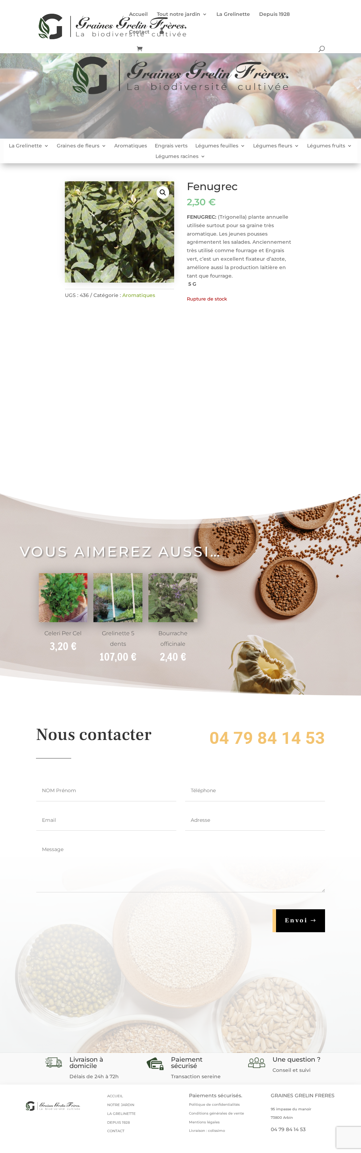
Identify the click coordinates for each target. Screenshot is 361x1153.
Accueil (138, 14)
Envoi (296, 920)
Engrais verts (171, 146)
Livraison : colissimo (207, 1130)
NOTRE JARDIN (120, 1105)
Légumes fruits (326, 146)
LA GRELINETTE (121, 1113)
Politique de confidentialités (214, 1104)
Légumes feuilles (216, 146)
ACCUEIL (115, 1096)
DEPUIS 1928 (118, 1122)
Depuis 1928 (274, 14)
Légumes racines (176, 156)
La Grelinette (233, 14)
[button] (163, 192)
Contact (139, 32)
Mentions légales (204, 1122)
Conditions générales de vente (216, 1113)
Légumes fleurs (272, 146)
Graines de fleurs (78, 146)
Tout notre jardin (178, 14)
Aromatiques (130, 146)
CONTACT (115, 1131)
